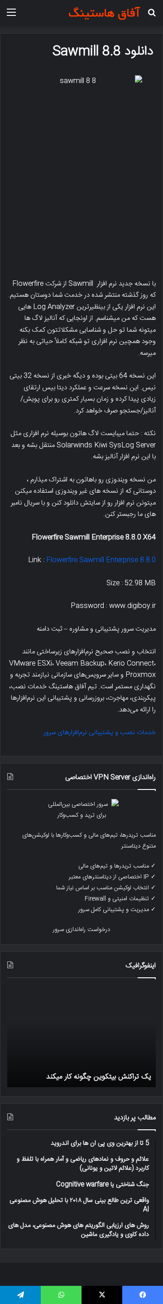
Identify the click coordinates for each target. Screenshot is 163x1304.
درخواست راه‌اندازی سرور (81, 930)
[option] (81, 1037)
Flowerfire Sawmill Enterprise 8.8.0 (101, 560)
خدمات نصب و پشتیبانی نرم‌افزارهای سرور (99, 732)
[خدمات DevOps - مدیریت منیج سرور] (104, 13)
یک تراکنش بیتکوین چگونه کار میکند (98, 1077)
